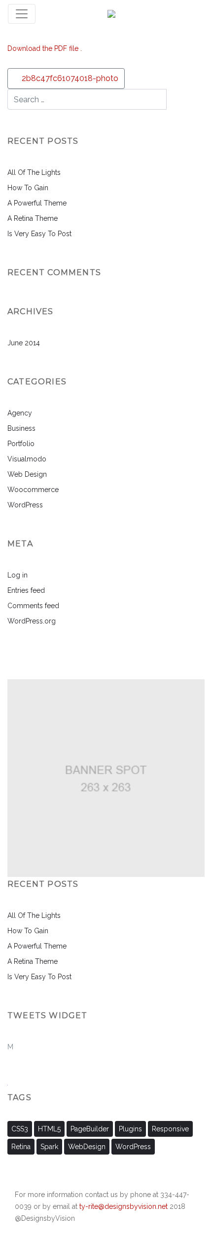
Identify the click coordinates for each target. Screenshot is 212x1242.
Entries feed (26, 590)
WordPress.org (31, 621)
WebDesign (87, 1147)
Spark (49, 1147)
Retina (21, 1147)
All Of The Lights (34, 172)
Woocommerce (33, 490)
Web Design (27, 474)
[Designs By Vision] (111, 13)
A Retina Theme (32, 218)
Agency (19, 413)
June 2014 (23, 343)
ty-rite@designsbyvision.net (123, 1206)
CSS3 (19, 1129)
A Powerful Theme (37, 203)
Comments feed (33, 606)
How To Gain (27, 188)
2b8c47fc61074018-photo (69, 78)
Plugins (130, 1129)
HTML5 (49, 1129)
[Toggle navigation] (21, 14)
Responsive (170, 1129)
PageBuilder (90, 1129)
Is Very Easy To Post (39, 234)
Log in (17, 575)
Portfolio (21, 444)
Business (21, 428)
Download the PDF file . (44, 48)
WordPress (25, 505)
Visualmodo (26, 459)
